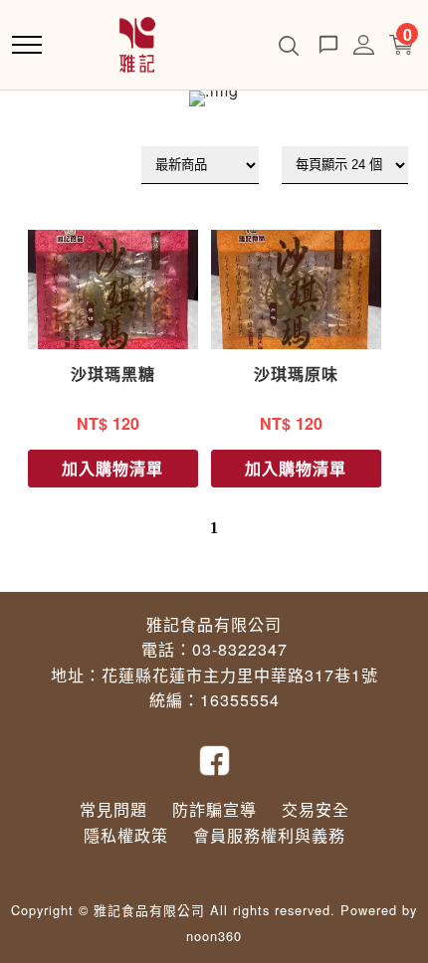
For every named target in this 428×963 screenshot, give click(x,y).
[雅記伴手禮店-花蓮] (137, 42)
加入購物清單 (112, 468)
